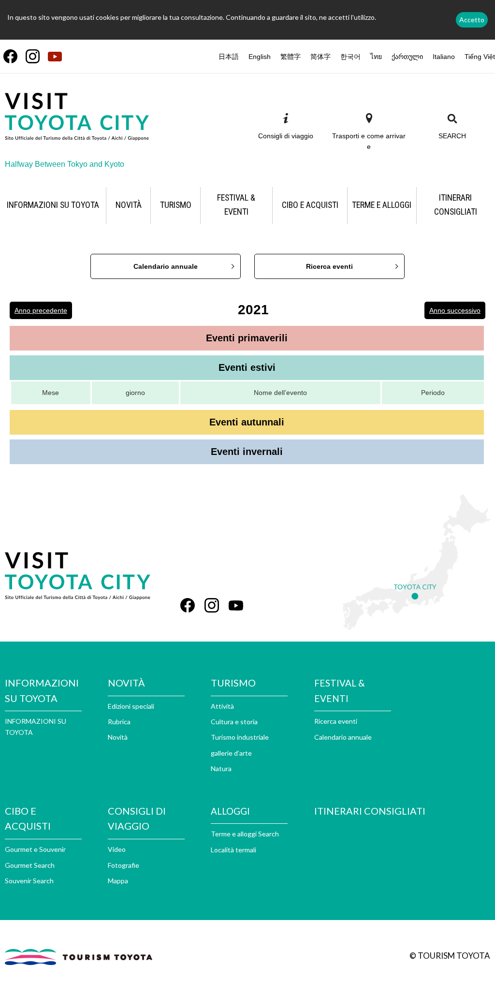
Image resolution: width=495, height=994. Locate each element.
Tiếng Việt (480, 56)
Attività (222, 706)
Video (117, 849)
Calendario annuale (165, 266)
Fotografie (123, 865)
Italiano (444, 56)
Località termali (233, 850)
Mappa (118, 881)
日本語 (228, 56)
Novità (118, 737)
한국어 (350, 56)
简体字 (320, 56)
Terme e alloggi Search (245, 834)
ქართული (407, 56)
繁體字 (290, 56)
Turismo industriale (240, 737)
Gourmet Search (30, 865)
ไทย (376, 56)
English (259, 56)
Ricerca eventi (329, 266)
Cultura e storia (234, 721)
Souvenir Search (29, 881)
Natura (221, 768)
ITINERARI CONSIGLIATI (369, 811)
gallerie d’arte (231, 753)
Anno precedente (41, 310)
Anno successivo (454, 310)
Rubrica (119, 721)
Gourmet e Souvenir (35, 849)
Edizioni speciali (131, 706)
